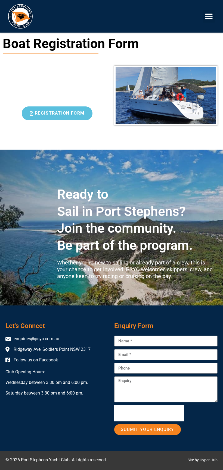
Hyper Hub (209, 460)
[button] (209, 16)
